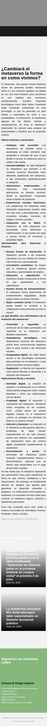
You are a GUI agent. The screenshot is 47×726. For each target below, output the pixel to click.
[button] (23, 30)
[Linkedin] (18, 670)
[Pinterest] (32, 670)
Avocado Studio (28, 721)
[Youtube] (4, 676)
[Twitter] (11, 670)
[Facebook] (4, 670)
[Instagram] (25, 670)
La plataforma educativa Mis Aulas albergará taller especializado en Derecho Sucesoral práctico (23, 616)
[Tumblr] (39, 670)
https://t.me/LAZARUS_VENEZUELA (19, 519)
